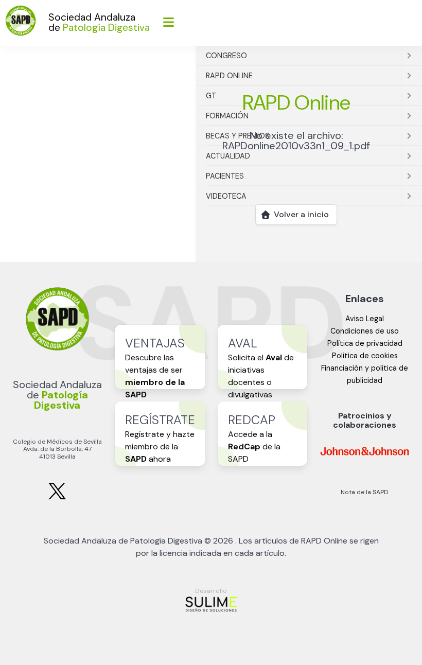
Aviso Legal (364, 318)
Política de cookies (365, 355)
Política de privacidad (364, 343)
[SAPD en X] (57, 497)
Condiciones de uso (364, 331)
